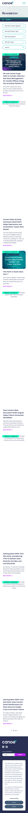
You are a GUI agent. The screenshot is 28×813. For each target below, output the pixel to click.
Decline (14, 806)
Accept (14, 802)
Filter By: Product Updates (13, 26)
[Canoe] (7, 3)
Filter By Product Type (11, 31)
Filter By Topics (9, 42)
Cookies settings (14, 798)
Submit (20, 754)
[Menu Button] (24, 3)
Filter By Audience (10, 36)
